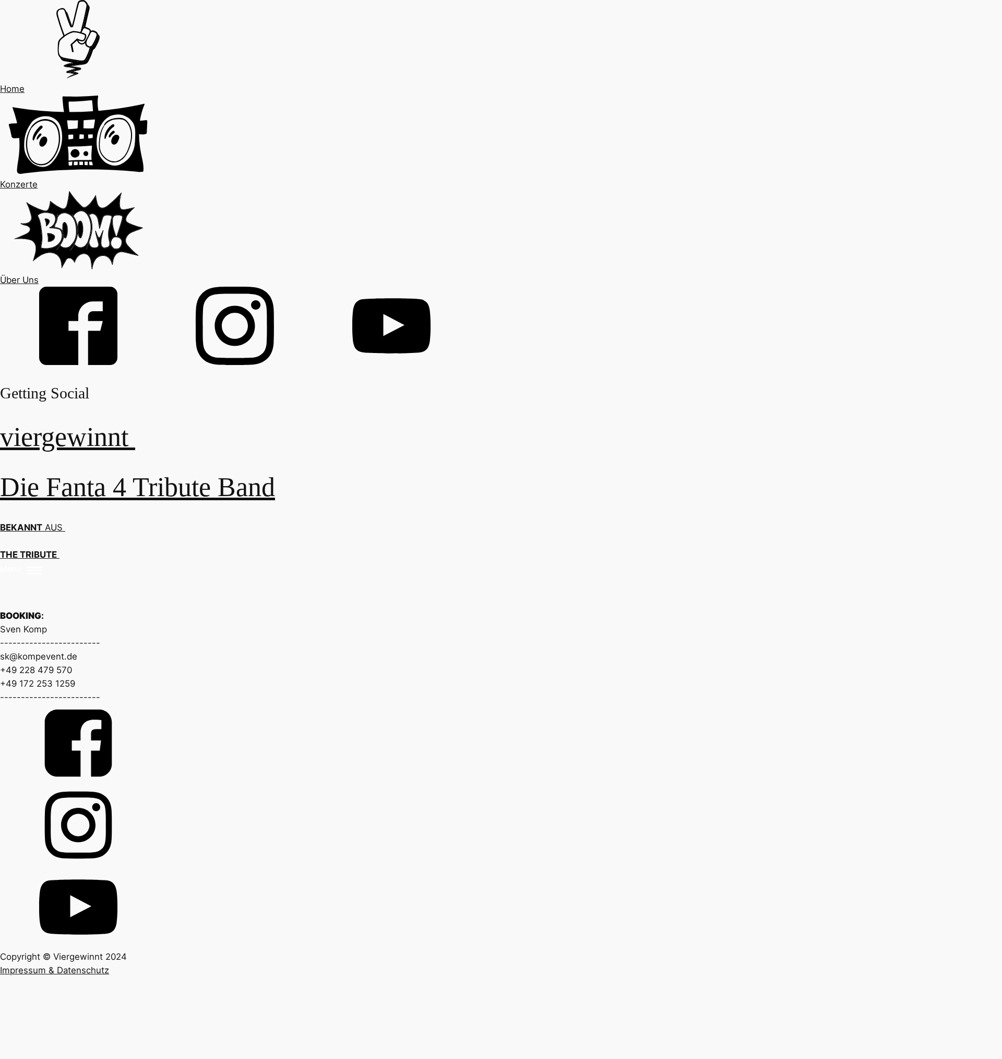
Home (12, 89)
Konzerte (19, 184)
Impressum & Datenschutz (54, 970)
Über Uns (19, 280)
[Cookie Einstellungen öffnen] (78, 1052)
